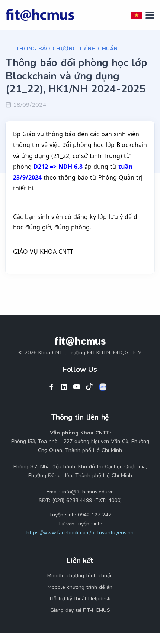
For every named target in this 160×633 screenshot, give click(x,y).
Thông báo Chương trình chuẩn (67, 48)
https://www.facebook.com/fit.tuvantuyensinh (80, 532)
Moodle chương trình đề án (80, 587)
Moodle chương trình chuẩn (80, 575)
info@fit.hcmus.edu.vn (88, 491)
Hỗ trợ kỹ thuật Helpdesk (80, 598)
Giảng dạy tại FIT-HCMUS (80, 610)
